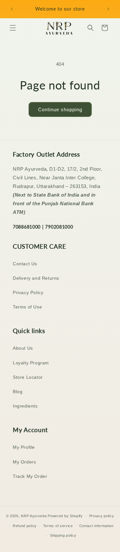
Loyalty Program (31, 362)
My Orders (24, 461)
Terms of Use (27, 306)
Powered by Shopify (65, 516)
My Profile (24, 447)
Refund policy (25, 526)
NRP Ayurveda (33, 516)
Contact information (96, 526)
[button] (13, 28)
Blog (17, 391)
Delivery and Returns (36, 278)
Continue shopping (60, 109)
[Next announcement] (108, 9)
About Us (23, 348)
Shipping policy (63, 535)
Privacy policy (101, 516)
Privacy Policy (28, 292)
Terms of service (58, 526)
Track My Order (30, 476)
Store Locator (28, 377)
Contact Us (25, 263)
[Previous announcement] (12, 9)
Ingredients (25, 405)
